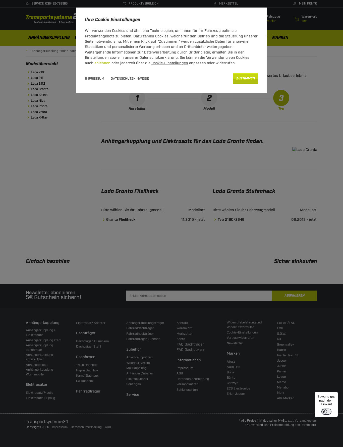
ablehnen (102, 63)
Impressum (94, 79)
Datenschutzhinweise (130, 79)
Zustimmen (245, 78)
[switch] (326, 412)
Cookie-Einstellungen (169, 63)
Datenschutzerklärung (158, 57)
